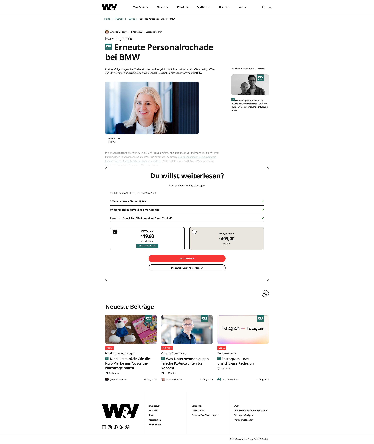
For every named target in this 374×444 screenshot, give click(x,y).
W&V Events (139, 7)
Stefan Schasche (174, 379)
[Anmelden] (270, 7)
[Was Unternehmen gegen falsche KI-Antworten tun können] (187, 329)
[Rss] (121, 427)
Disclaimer (197, 405)
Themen (161, 7)
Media (109, 348)
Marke (132, 18)
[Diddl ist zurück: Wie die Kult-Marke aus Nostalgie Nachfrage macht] (131, 329)
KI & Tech (166, 348)
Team (151, 415)
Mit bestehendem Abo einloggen (187, 185)
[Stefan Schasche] (163, 379)
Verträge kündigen (243, 415)
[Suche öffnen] (263, 7)
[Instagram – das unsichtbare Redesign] (243, 329)
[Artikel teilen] (265, 293)
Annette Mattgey (118, 31)
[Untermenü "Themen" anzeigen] (167, 7)
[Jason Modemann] (107, 379)
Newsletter (224, 7)
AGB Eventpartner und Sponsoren (250, 410)
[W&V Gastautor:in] (219, 379)
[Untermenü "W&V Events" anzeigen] (147, 7)
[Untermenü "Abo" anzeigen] (245, 7)
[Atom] (127, 427)
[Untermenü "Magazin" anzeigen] (187, 7)
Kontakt (153, 410)
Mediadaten (155, 419)
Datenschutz (198, 410)
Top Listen (202, 7)
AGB (236, 405)
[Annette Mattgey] (107, 32)
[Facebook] (115, 427)
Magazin (181, 7)
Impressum (154, 405)
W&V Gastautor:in (231, 379)
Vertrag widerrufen (243, 419)
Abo (241, 7)
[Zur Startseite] (121, 411)
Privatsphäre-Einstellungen (205, 415)
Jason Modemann (118, 379)
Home (107, 18)
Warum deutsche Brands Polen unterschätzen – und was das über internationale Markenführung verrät (249, 105)
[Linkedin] (104, 427)
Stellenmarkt (155, 424)
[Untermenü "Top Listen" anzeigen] (209, 7)
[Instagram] (110, 427)
